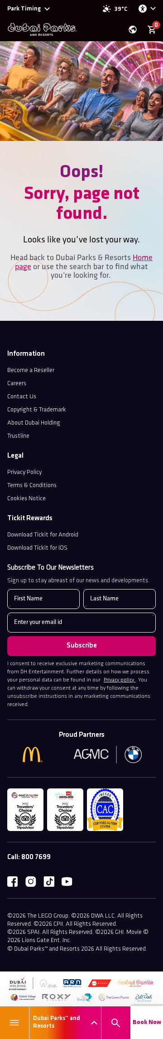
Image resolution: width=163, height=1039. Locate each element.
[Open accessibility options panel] (147, 8)
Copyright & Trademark (36, 409)
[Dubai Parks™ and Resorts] (42, 29)
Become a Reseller (30, 370)
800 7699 (36, 857)
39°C (121, 9)
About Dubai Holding (33, 423)
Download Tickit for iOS (37, 548)
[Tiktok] (48, 881)
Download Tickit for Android (42, 535)
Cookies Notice (26, 498)
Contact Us (21, 396)
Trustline (18, 436)
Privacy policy (119, 680)
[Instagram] (30, 881)
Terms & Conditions (32, 485)
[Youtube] (67, 881)
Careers (16, 383)
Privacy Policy (24, 472)
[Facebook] (12, 881)
